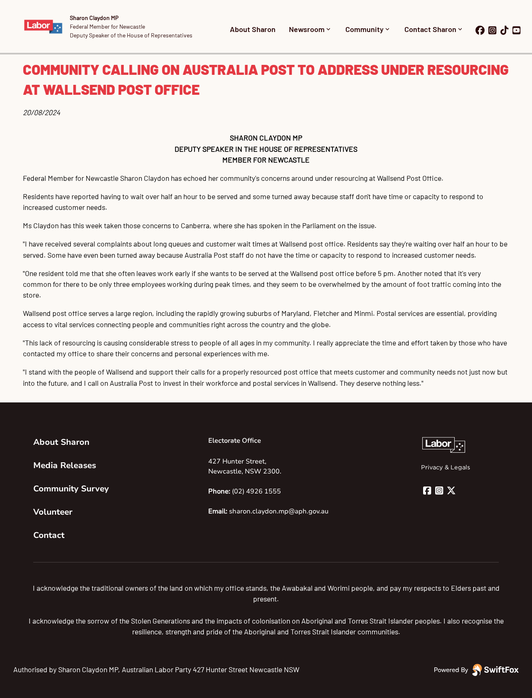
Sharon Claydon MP (94, 17)
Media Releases (64, 465)
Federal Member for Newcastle (107, 26)
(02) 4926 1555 (256, 491)
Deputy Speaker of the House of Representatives (131, 35)
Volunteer (52, 512)
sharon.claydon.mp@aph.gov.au (278, 511)
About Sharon (253, 29)
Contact (48, 535)
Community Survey (71, 488)
